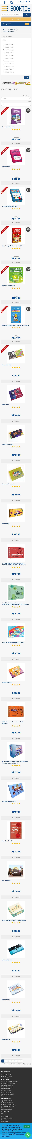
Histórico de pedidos (7, 1118)
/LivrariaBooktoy (7, 1074)
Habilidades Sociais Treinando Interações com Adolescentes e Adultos (15, 603)
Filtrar (26, 77)
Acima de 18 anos (9, 72)
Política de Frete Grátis (7, 1094)
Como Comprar (5, 1089)
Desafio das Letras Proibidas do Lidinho (15, 325)
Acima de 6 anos (9, 52)
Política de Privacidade (7, 1087)
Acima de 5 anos (9, 50)
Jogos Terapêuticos (8, 31)
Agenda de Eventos (6, 1101)
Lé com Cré (6, 166)
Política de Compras (7, 1092)
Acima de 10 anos (9, 64)
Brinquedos (11, 29)
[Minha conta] (24, 2)
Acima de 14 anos (9, 69)
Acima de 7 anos (9, 55)
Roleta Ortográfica (8, 285)
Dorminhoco (6, 999)
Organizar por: (27, 96)
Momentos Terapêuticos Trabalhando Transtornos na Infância (15, 762)
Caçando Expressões (9, 801)
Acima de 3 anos (9, 44)
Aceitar (26, 1126)
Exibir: (29, 101)
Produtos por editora (7, 1102)
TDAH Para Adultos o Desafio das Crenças (13, 722)
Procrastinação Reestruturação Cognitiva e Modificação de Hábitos (14, 564)
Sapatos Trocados (8, 484)
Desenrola (5, 404)
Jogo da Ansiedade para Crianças (13, 642)
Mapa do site (5, 1111)
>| (21, 1061)
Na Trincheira (6, 880)
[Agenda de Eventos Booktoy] (20, 2)
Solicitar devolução (6, 1109)
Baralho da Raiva (7, 841)
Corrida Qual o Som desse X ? (12, 246)
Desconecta (6, 1039)
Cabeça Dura (6, 365)
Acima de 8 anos (9, 58)
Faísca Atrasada (7, 444)
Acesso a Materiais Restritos (9, 1081)
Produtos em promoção (8, 1106)
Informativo (4, 1121)
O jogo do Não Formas (9, 206)
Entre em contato (6, 1108)
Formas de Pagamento (8, 1083)
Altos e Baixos (7, 960)
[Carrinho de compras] (29, 2)
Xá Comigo (5, 523)
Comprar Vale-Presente (8, 1104)
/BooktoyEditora (7, 1077)
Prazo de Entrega (6, 1090)
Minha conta (5, 1116)
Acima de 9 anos (9, 61)
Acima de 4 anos (9, 47)
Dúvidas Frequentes (7, 1085)
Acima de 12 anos (9, 66)
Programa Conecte (8, 127)
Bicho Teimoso (7, 682)
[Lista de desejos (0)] (26, 2)
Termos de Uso (5, 1096)
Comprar (16, 143)
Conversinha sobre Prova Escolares (14, 920)
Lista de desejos (6, 1120)
